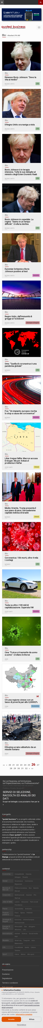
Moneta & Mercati (6, 889)
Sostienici (6, 974)
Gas (25, 926)
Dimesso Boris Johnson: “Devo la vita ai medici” (20, 78)
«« (4, 765)
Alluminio (18, 930)
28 (11, 768)
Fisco (17, 913)
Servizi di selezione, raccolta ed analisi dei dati (19, 795)
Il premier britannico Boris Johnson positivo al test (17, 270)
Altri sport (30, 954)
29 (15, 768)
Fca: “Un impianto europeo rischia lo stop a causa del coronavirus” (21, 412)
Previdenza (18, 905)
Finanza (17, 916)
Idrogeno (32, 926)
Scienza (24, 933)
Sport (5, 954)
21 (13, 765)
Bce (30, 888)
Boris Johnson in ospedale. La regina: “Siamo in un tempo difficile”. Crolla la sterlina (19, 221)
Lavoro (17, 902)
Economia (35, 706)
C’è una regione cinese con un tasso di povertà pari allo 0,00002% (21, 701)
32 (26, 768)
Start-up (17, 898)
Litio (24, 930)
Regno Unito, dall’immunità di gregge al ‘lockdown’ (18, 317)
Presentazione (7, 970)
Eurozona (18, 919)
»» (32, 768)
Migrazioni (18, 884)
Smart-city (18, 940)
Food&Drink (19, 947)
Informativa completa (24, 1014)
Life (37, 83)
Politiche (29, 913)
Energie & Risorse (6, 927)
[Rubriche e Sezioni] (2, 2)
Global (36, 467)
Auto (33, 940)
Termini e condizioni (10, 983)
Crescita (28, 874)
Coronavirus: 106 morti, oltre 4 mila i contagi (21, 559)
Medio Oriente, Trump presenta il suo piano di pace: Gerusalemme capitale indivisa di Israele (20, 510)
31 (22, 768)
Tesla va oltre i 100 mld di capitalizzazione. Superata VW (19, 606)
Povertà (25, 877)
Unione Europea (28, 919)
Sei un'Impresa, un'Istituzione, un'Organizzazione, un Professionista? (21, 782)
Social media (33, 933)
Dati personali (7, 987)
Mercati (17, 891)
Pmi (35, 895)
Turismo (17, 950)
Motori (23, 954)
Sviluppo (18, 877)
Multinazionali (19, 895)
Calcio (17, 954)
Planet (5, 909)
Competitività (19, 874)
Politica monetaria (21, 888)
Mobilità (36, 275)
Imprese (29, 895)
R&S (16, 936)
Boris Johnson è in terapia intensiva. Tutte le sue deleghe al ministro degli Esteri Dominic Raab (21, 172)
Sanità (27, 947)
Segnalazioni (7, 978)
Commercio (29, 881)
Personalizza (21, 1025)
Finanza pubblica (6, 913)
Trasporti (26, 940)
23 (21, 765)
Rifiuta (31, 1019)
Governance (19, 881)
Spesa (22, 913)
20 (10, 765)
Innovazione (7, 933)
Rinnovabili (18, 926)
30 (18, 768)
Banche (36, 888)
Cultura (33, 947)
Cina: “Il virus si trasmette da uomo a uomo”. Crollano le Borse (21, 653)
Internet (17, 933)
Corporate (6, 895)
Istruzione (24, 902)
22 (17, 765)
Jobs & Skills (7, 902)
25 (29, 765)
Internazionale (19, 923)
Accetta (11, 1019)
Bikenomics (19, 943)
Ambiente (28, 909)
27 (38, 765)
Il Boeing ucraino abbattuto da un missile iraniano (20, 748)
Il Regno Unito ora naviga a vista (20, 125)
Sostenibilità (19, 909)
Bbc (6, 73)
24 (25, 765)
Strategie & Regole (32, 322)
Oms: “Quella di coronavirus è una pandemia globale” (21, 365)
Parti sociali (34, 902)
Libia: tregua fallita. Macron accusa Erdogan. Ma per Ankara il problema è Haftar (21, 460)
